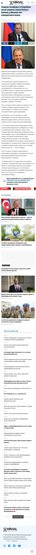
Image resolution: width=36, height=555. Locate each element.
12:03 (6, 505)
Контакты (15, 541)
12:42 (6, 476)
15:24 (6, 371)
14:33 (6, 404)
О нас (8, 541)
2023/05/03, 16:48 (7, 298)
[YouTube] (19, 546)
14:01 (6, 423)
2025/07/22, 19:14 (7, 221)
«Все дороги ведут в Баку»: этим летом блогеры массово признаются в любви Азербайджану (17, 509)
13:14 (6, 452)
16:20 (6, 342)
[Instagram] (4, 546)
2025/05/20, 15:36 (7, 273)
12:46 (6, 467)
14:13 (6, 416)
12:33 (6, 483)
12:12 (6, 498)
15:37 (6, 364)
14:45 (6, 391)
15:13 (6, 378)
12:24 (6, 490)
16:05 (6, 350)
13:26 (6, 445)
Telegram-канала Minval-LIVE (18, 180)
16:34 (6, 335)
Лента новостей (11, 331)
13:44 (6, 438)
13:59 (6, 431)
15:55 (6, 357)
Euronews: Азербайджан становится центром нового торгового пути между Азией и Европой (17, 471)
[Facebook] (14, 546)
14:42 (6, 396)
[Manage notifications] (32, 551)
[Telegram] (9, 546)
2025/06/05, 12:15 (7, 247)
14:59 (6, 386)
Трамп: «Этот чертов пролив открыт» (16, 413)
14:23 (6, 411)
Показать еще (18, 516)
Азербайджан (6, 214)
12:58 (6, 460)
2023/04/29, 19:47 (7, 324)
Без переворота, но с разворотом (15, 394)
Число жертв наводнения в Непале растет (17, 388)
